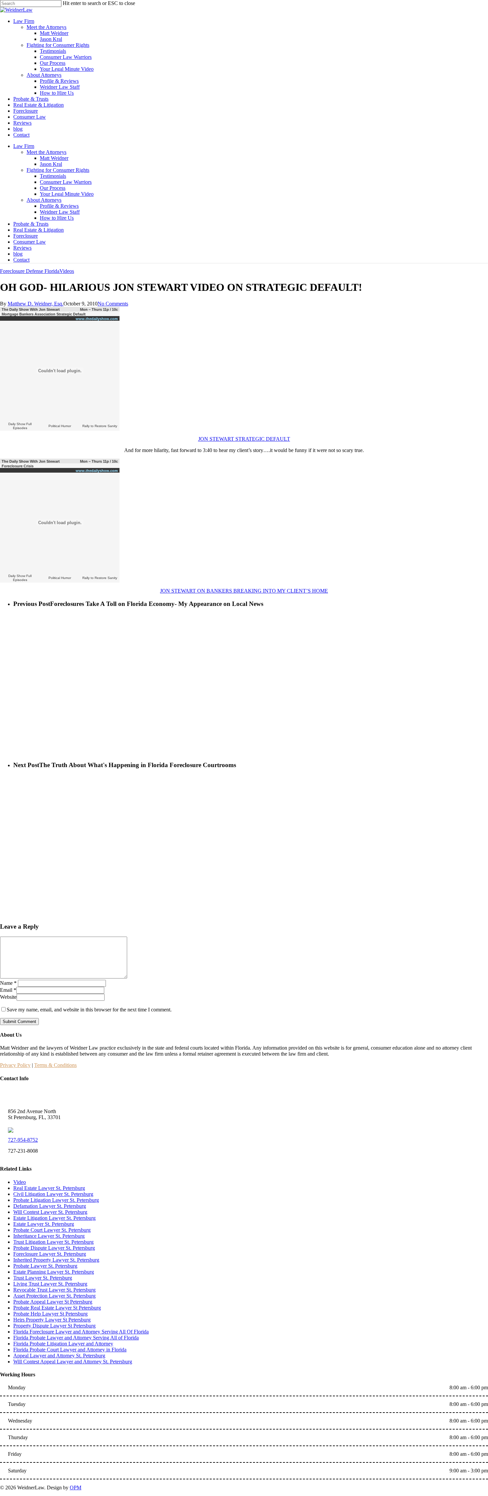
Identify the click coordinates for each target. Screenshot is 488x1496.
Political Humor (59, 426)
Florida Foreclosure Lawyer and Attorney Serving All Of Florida (81, 1331)
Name (8, 983)
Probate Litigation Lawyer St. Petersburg (56, 1200)
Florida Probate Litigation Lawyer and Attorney (63, 1343)
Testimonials (53, 176)
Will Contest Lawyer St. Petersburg (50, 1212)
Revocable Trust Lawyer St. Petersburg (54, 1290)
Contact (21, 260)
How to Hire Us (57, 218)
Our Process (52, 188)
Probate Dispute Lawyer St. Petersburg (54, 1248)
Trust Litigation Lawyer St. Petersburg (53, 1242)
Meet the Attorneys (46, 152)
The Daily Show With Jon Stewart (31, 309)
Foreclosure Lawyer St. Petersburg (49, 1254)
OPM (75, 1487)
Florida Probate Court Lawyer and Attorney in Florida (69, 1349)
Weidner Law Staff (60, 212)
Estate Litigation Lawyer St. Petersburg (54, 1218)
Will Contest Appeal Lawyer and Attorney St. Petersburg (72, 1361)
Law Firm (23, 146)
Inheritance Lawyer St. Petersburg (49, 1236)
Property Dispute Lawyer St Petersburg (54, 1325)
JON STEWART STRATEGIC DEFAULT (244, 439)
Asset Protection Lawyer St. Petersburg (54, 1296)
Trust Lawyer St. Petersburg (42, 1278)
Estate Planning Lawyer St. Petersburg (53, 1272)
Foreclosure (25, 236)
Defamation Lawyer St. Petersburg (49, 1206)
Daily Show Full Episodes (20, 426)
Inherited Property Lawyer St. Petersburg (56, 1260)
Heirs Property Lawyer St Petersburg (52, 1320)
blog (18, 254)
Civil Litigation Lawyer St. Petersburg (53, 1194)
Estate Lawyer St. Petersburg (43, 1224)
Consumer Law (29, 242)
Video (19, 1182)
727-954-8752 (23, 1140)
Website (8, 997)
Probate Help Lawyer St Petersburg (50, 1314)
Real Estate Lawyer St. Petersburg (49, 1188)
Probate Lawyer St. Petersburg (45, 1266)
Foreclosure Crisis (18, 466)
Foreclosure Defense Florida (29, 271)
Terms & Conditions (55, 1065)
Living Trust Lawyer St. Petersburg (50, 1284)
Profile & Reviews (59, 206)
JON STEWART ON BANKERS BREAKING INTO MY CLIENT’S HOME (244, 591)
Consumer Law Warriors (66, 182)
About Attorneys (44, 200)
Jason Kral (51, 164)
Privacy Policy (15, 1065)
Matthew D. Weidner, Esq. (35, 303)
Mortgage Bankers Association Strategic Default (44, 314)
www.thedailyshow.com (97, 319)
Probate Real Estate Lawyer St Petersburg (57, 1308)
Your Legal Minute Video (67, 194)
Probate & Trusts (30, 224)
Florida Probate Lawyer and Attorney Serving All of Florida (76, 1337)
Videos (66, 271)
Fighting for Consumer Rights (58, 170)
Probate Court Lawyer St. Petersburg (52, 1230)
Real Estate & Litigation (38, 230)
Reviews (22, 248)
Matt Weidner (54, 158)
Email (8, 990)
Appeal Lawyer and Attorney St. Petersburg (59, 1355)
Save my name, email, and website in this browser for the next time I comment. (89, 1009)
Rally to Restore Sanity (99, 426)
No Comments (113, 303)
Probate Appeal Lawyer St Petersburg (52, 1302)
